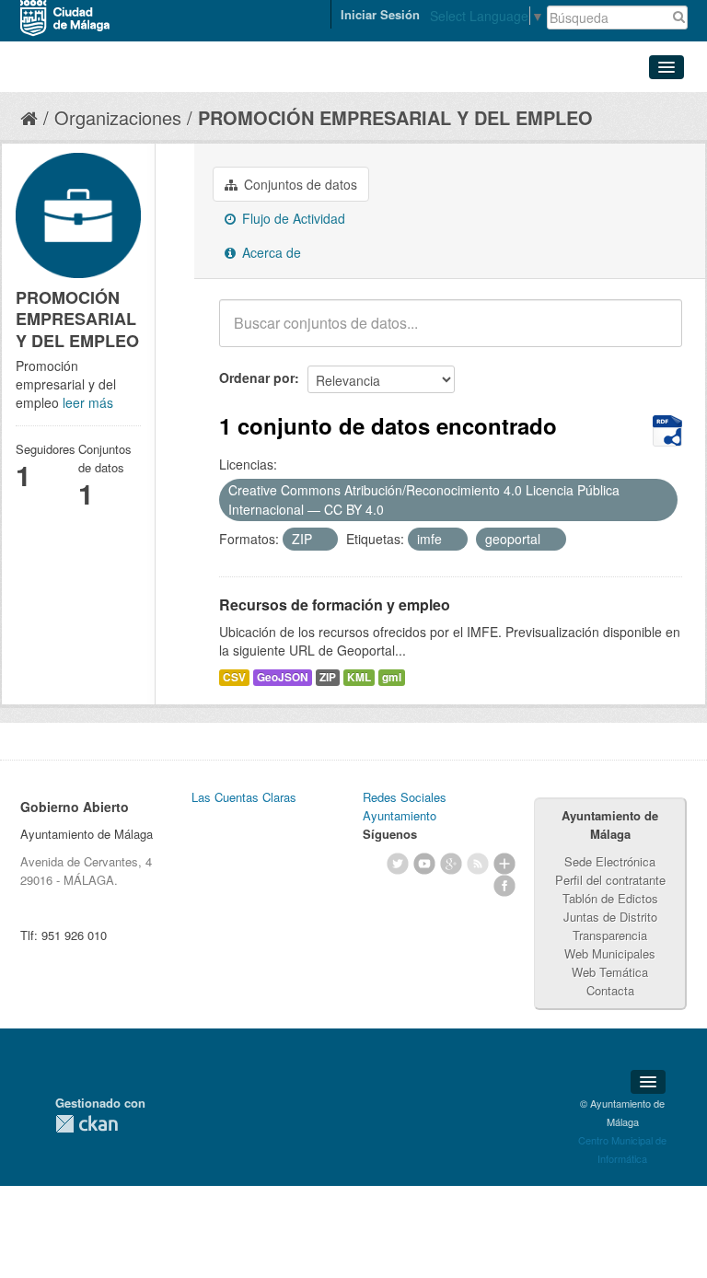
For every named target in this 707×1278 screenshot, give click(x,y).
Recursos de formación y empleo (334, 604)
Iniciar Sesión (380, 14)
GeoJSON (282, 677)
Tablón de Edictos (610, 898)
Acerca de (269, 252)
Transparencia (610, 935)
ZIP (327, 677)
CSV (234, 677)
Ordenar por (257, 377)
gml (391, 677)
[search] (655, 333)
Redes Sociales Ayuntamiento (404, 806)
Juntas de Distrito (610, 916)
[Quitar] (394, 510)
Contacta (610, 990)
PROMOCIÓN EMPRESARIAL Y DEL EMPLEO (395, 117)
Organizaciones (117, 117)
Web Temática (610, 972)
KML (359, 677)
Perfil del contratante (610, 880)
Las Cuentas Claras (243, 797)
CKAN (86, 1123)
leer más (88, 402)
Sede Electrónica (609, 861)
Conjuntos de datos (298, 184)
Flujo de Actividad (291, 218)
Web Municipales (609, 953)
